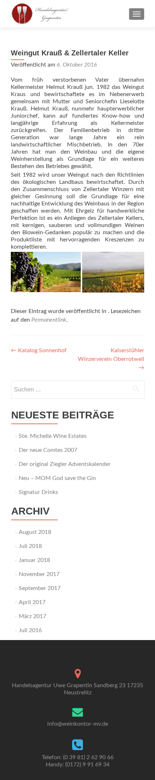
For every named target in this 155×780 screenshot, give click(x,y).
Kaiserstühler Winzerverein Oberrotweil (111, 359)
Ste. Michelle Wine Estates (53, 436)
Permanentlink (48, 320)
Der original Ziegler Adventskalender (65, 464)
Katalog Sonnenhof (39, 350)
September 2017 (40, 588)
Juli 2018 (30, 546)
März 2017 (32, 616)
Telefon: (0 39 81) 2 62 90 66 (78, 757)
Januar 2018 (34, 560)
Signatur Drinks (38, 492)
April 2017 (32, 602)
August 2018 (35, 532)
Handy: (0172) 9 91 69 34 (78, 764)
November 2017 (39, 574)
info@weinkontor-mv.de (77, 724)
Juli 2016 (30, 630)
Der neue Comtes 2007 (48, 450)
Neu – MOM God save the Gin (57, 478)
